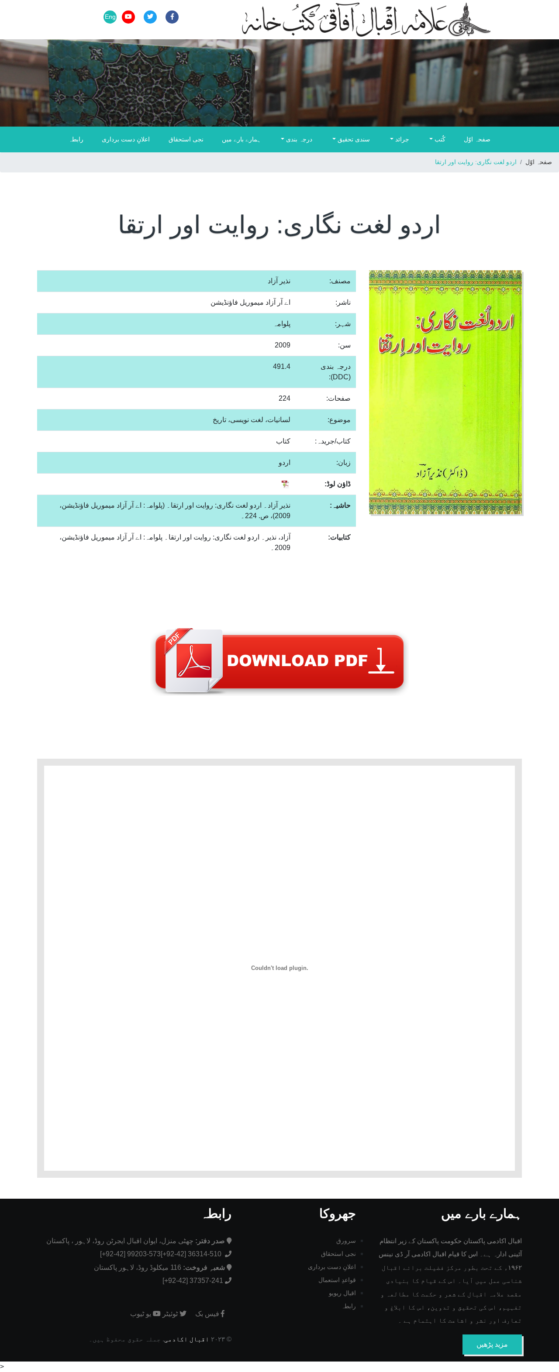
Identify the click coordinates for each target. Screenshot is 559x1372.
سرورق (346, 1240)
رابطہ (76, 139)
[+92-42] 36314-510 (192, 1254)
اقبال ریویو (342, 1292)
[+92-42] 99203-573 (130, 1254)
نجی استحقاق (186, 139)
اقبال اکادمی (186, 1339)
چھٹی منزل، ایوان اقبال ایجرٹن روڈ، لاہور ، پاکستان (135, 1241)
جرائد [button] (401, 139)
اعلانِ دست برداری (126, 139)
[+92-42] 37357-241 (192, 1280)
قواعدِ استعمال (337, 1279)
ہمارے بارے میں (241, 139)
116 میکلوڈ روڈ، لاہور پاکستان (159, 1267)
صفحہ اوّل (477, 139)
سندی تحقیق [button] (353, 139)
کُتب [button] (439, 139)
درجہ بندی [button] (298, 139)
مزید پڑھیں (492, 1344)
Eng (110, 16)
